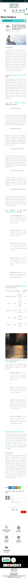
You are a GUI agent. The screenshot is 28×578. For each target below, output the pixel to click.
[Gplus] (16, 487)
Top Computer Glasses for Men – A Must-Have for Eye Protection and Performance (19, 27)
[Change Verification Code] (16, 509)
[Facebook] (9, 487)
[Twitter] (13, 487)
